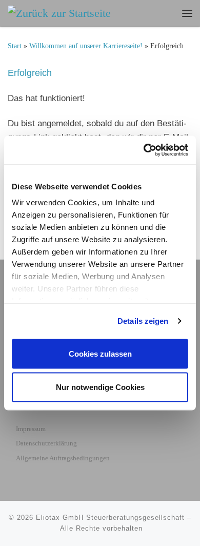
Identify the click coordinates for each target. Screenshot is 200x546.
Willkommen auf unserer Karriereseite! (86, 46)
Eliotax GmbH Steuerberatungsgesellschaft (110, 517)
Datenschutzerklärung (46, 443)
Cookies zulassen (100, 353)
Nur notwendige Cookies (100, 387)
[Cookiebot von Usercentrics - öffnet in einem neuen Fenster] (143, 150)
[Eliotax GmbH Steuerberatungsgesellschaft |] (59, 12)
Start (15, 46)
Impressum (31, 429)
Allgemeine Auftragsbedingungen (63, 458)
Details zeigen (142, 321)
